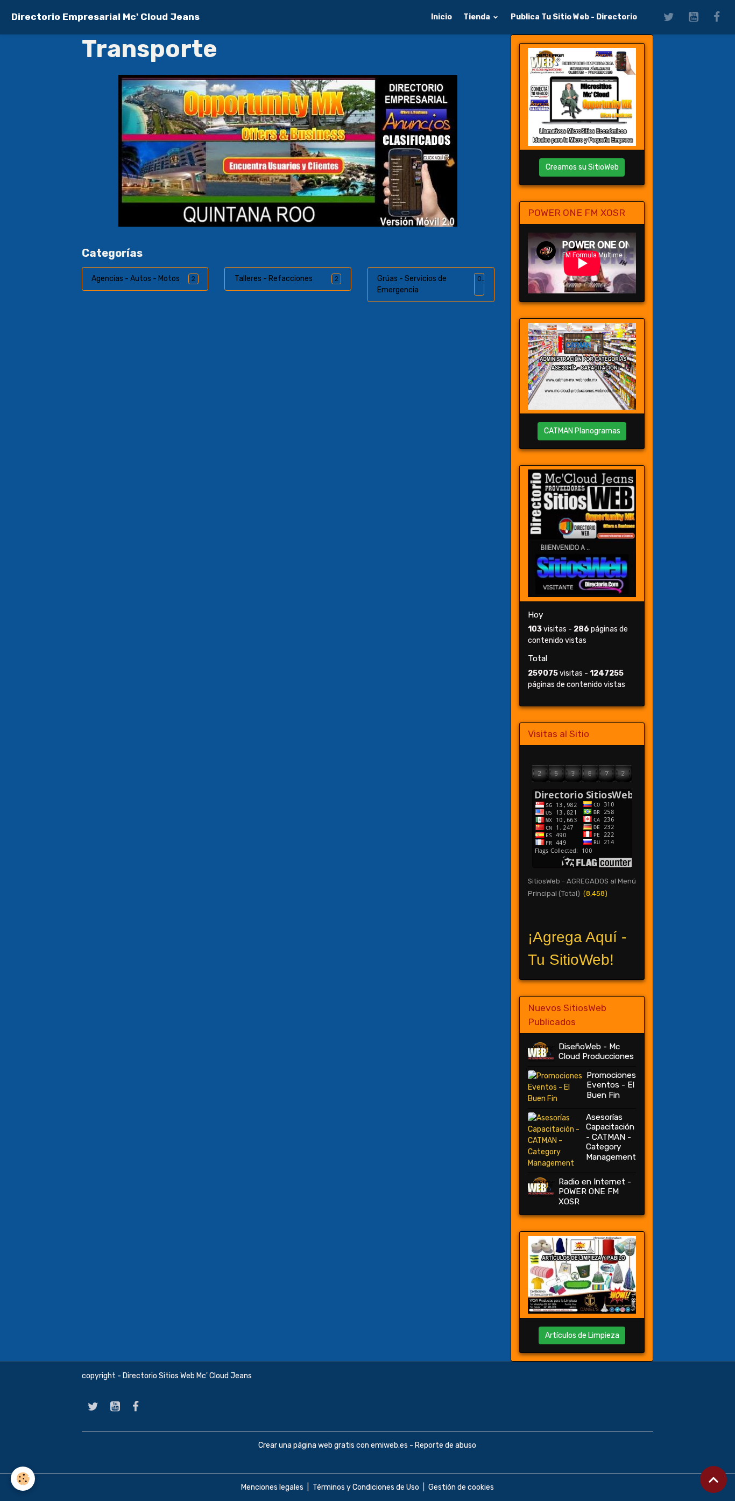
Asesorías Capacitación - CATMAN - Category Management (611, 1137)
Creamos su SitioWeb (582, 167)
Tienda (477, 17)
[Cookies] (23, 1479)
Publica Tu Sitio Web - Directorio (574, 17)
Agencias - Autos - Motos (135, 278)
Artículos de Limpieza (582, 1335)
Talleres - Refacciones (274, 278)
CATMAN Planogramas (582, 431)
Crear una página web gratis (306, 1445)
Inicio (441, 17)
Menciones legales (272, 1487)
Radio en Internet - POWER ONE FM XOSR (595, 1192)
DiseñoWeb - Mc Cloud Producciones (596, 1051)
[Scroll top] (713, 1479)
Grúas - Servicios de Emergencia (412, 284)
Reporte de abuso (445, 1445)
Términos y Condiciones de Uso (366, 1487)
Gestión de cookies (461, 1487)
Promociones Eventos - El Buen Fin (611, 1085)
